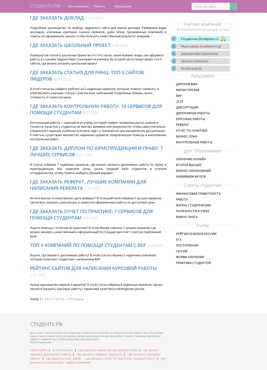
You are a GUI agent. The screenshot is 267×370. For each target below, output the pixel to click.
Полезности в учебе (192, 211)
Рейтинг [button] (100, 6)
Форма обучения (190, 257)
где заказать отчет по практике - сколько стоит (119, 358)
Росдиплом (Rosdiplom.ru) (200, 39)
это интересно (62, 350)
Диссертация (187, 107)
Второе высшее (189, 165)
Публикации (122, 6)
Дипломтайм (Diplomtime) (199, 54)
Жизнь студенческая (193, 205)
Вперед (78, 299)
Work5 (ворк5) (191, 68)
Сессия (181, 251)
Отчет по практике (191, 131)
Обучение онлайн (191, 159)
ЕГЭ (178, 240)
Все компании (78, 6)
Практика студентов (193, 263)
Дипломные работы (193, 113)
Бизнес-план (186, 136)
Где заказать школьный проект (70, 45)
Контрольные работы (194, 142)
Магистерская (187, 90)
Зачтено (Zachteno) (194, 61)
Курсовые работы (190, 119)
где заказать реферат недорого (99, 354)
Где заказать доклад (57, 18)
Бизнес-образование (193, 171)
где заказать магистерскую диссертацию (108, 350)
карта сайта (38, 350)
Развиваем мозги (191, 177)
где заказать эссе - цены (63, 358)
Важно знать (187, 217)
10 (62, 299)
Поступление (187, 245)
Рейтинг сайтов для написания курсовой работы (93, 268)
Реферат (182, 125)
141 (69, 299)
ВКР (179, 96)
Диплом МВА (186, 84)
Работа (182, 199)
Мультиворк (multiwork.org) (201, 46)
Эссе (179, 102)
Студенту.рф (45, 6)
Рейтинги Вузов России (196, 234)
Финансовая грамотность (198, 194)
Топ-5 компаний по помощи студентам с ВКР (88, 245)
